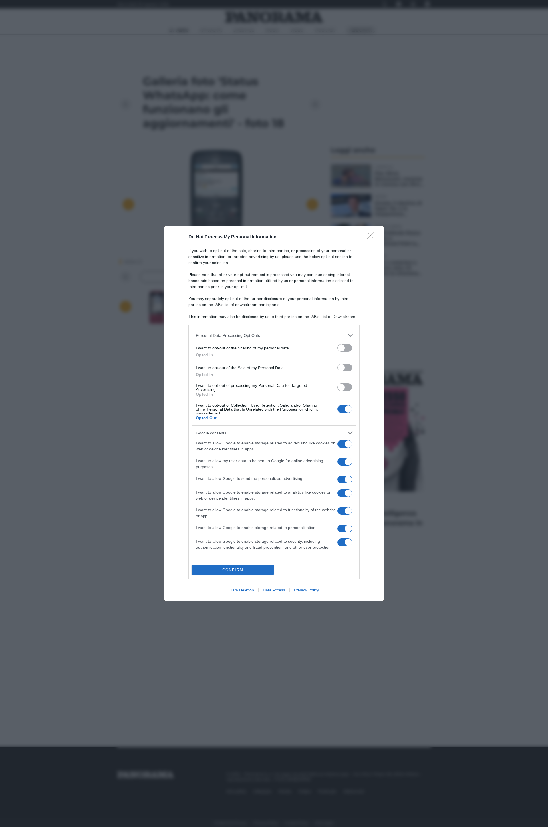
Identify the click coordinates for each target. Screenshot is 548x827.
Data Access (274, 590)
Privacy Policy (306, 590)
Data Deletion (241, 590)
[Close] (372, 237)
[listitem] (274, 335)
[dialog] (274, 413)
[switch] (344, 348)
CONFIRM (232, 570)
